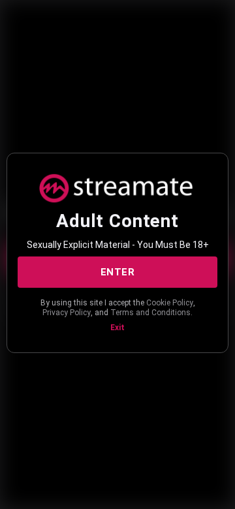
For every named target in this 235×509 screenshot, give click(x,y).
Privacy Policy (66, 312)
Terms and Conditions (150, 312)
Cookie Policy (169, 302)
